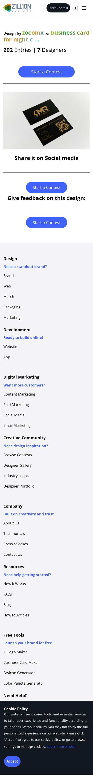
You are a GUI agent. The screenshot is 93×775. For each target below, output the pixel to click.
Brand (8, 276)
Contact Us (12, 554)
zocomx (33, 32)
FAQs (7, 594)
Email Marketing (17, 425)
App (6, 357)
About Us (11, 523)
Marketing (12, 317)
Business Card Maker (21, 662)
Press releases (15, 544)
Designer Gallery (17, 465)
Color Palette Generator (23, 683)
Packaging (12, 307)
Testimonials (14, 533)
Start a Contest (46, 72)
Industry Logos (16, 476)
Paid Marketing (16, 404)
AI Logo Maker (15, 652)
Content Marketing (19, 394)
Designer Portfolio (19, 486)
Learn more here (61, 746)
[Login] (74, 8)
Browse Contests (17, 455)
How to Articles (16, 615)
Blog (7, 604)
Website (10, 346)
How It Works (14, 584)
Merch (8, 296)
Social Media (14, 415)
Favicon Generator (19, 673)
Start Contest (58, 8)
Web (7, 286)
